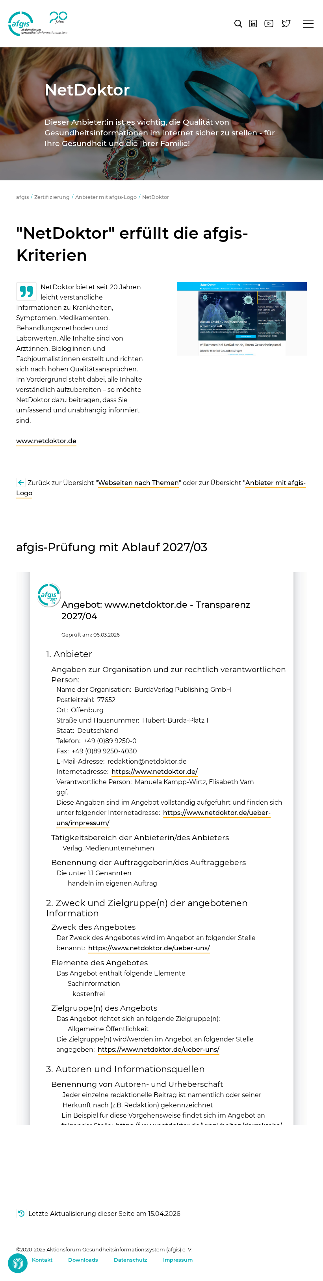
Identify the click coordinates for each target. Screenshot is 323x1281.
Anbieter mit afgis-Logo (106, 197)
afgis (37, 23)
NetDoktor (155, 197)
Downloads (83, 1260)
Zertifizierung (52, 197)
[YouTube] (269, 23)
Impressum (178, 1260)
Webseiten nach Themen (138, 483)
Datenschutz (130, 1260)
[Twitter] (286, 23)
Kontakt (42, 1260)
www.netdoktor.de (46, 441)
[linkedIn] (253, 23)
